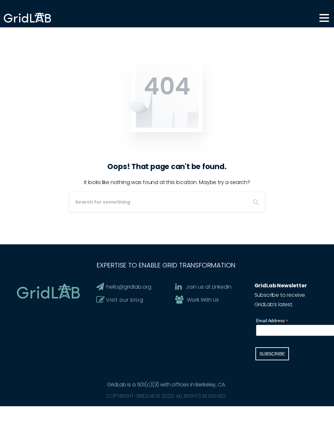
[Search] (256, 202)
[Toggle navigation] (324, 17)
